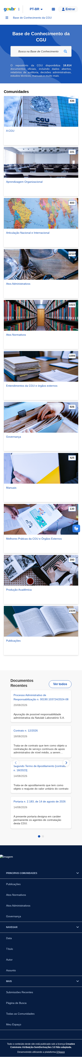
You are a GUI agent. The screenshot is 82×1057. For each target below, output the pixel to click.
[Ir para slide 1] (39, 836)
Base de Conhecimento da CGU (32, 17)
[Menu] (7, 18)
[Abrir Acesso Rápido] (19, 9)
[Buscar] (65, 51)
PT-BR (34, 9)
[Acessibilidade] (53, 9)
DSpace (60, 1052)
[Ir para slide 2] (43, 836)
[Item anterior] (15, 762)
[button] (68, 9)
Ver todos (60, 684)
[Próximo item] (66, 762)
